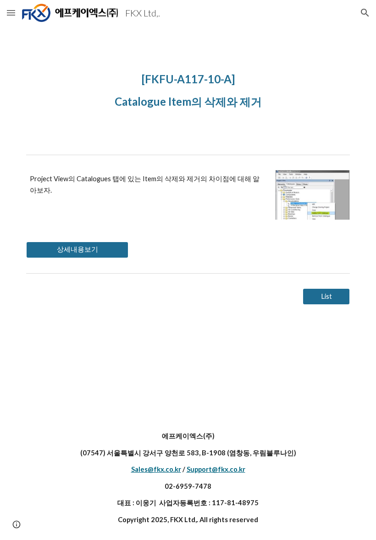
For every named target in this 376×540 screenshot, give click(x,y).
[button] (11, 12)
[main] (188, 88)
